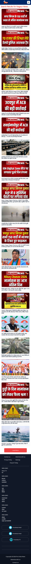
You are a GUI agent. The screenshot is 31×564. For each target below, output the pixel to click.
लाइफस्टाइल (4, 498)
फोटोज (3, 500)
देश (2, 472)
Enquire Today (14, 463)
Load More (15, 450)
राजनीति (3, 519)
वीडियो (3, 517)
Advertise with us (20, 457)
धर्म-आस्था (4, 511)
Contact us (7, 457)
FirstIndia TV (17, 540)
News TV (4, 471)
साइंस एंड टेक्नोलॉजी (6, 521)
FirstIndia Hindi (17, 527)
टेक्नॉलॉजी (4, 482)
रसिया (3, 509)
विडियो (3, 492)
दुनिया (3, 490)
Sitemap (17, 460)
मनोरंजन (4, 480)
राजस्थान (4, 507)
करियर (3, 501)
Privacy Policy (8, 460)
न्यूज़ (3, 488)
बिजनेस (3, 478)
